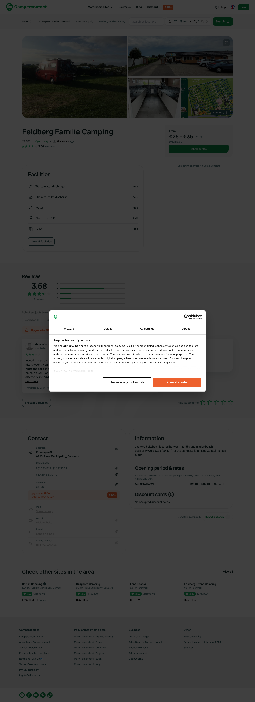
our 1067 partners (74, 345)
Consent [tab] (69, 329)
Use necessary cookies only (127, 382)
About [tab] (186, 328)
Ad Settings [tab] (147, 328)
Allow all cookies (177, 382)
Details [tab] (108, 328)
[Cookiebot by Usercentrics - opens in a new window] (186, 317)
